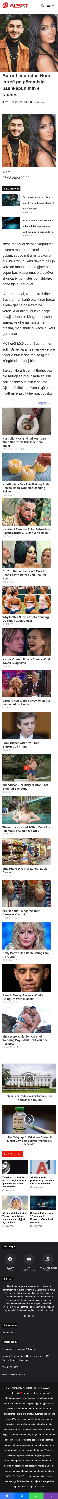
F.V (6, 102)
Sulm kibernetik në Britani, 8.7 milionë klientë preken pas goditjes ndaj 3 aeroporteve (39, 226)
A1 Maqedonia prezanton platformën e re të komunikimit (42, 1180)
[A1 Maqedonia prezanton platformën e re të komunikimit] (43, 1167)
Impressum (7, 1332)
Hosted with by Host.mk (21, 1393)
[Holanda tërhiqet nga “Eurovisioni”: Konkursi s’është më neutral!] (43, 1203)
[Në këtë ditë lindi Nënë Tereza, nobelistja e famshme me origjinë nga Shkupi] (15, 1203)
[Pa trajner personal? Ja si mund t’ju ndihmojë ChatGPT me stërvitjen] (11, 200)
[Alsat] (15, 5)
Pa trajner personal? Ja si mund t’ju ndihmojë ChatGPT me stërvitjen (38, 203)
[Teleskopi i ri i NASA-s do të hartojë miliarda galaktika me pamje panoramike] (15, 1167)
